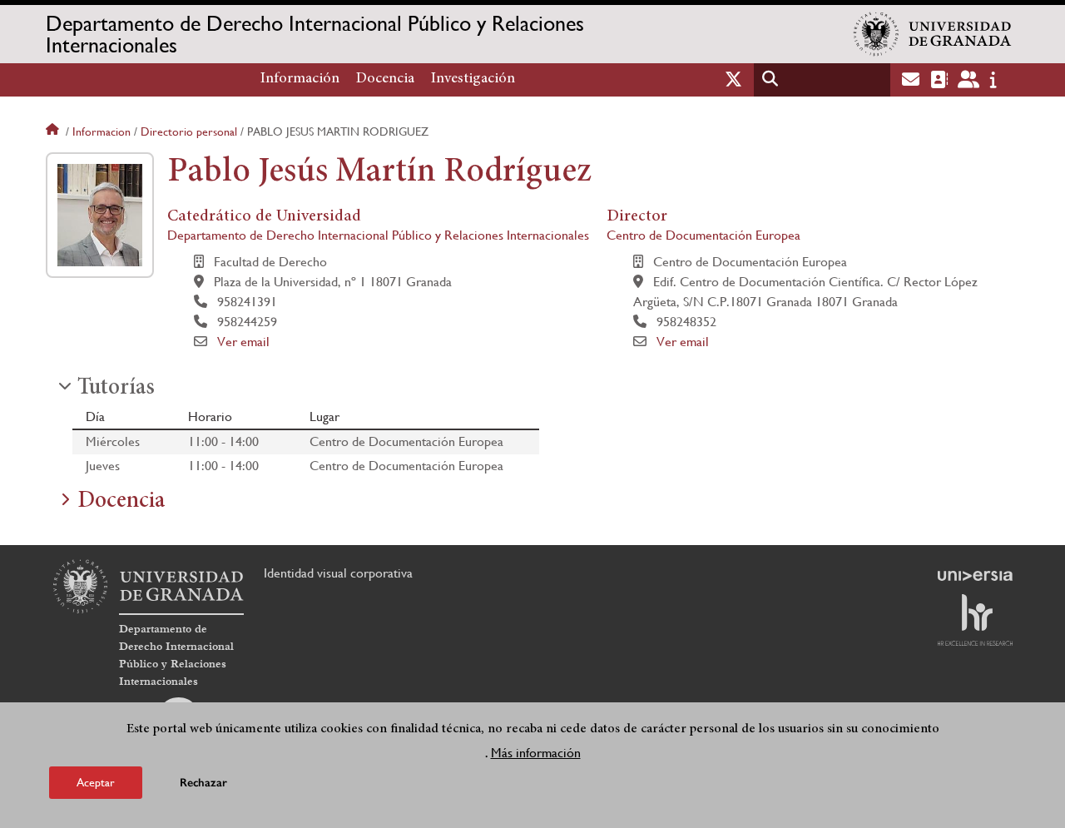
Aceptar (96, 781)
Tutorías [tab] (116, 388)
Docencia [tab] (121, 501)
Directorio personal (189, 131)
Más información (536, 752)
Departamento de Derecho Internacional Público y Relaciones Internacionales (315, 34)
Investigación (473, 79)
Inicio (54, 131)
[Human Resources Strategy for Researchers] (975, 620)
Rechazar (203, 782)
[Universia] (975, 576)
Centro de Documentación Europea (703, 235)
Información (299, 79)
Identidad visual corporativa (338, 573)
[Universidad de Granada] (933, 34)
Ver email (243, 342)
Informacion (101, 131)
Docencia (385, 79)
